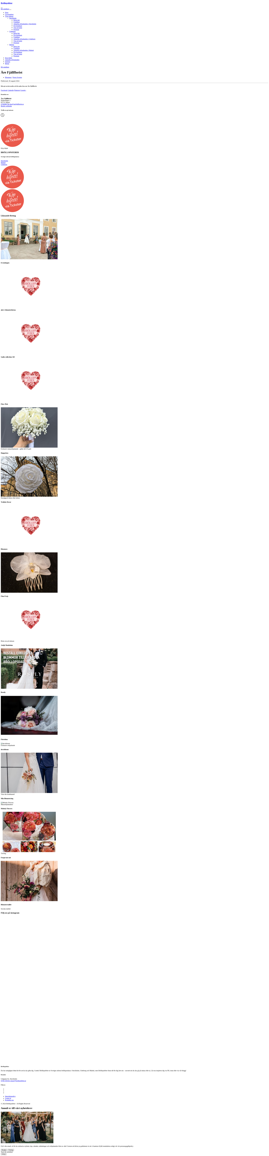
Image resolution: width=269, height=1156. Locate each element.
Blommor (8, 77)
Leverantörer (9, 14)
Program (16, 29)
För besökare (17, 26)
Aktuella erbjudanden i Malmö (23, 50)
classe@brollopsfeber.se (18, 1081)
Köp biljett (8, 58)
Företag (7, 62)
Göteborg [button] (12, 31)
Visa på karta (17, 28)
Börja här (16, 20)
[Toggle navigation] (10, 9)
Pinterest (17, 90)
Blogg (7, 63)
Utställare (16, 22)
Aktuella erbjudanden (12, 60)
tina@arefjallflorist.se (17, 104)
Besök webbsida (6, 106)
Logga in (8, 1098)
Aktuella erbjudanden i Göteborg (24, 39)
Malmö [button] (11, 45)
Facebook (4, 90)
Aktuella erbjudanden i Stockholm (24, 24)
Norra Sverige (17, 77)
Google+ (23, 90)
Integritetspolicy (10, 1096)
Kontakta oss (9, 1100)
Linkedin (11, 90)
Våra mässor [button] (9, 16)
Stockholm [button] (12, 18)
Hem (6, 12)
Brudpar (4, 1150)
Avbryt (4, 1154)
